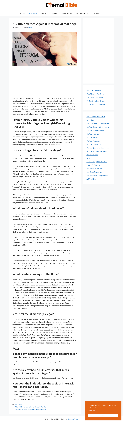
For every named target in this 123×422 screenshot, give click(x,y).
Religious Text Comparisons (97, 175)
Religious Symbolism (94, 172)
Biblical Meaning (82, 13)
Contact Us (96, 13)
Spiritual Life (91, 179)
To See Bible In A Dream (95, 101)
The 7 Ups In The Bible (95, 94)
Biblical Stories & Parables (96, 151)
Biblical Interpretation (49, 13)
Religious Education (94, 169)
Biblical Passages (93, 141)
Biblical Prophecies (93, 144)
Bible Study (33, 13)
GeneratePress (73, 419)
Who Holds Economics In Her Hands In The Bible (31, 407)
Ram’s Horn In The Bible (95, 104)
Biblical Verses (66, 13)
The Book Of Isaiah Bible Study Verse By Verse (30, 409)
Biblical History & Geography (97, 127)
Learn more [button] (92, 410)
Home (22, 13)
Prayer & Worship (93, 165)
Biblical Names (92, 137)
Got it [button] (103, 415)
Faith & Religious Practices (96, 162)
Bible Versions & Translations (97, 123)
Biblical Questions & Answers (97, 148)
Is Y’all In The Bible (93, 90)
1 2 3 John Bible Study (94, 97)
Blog (88, 158)
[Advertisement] (44, 82)
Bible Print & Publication (95, 117)
